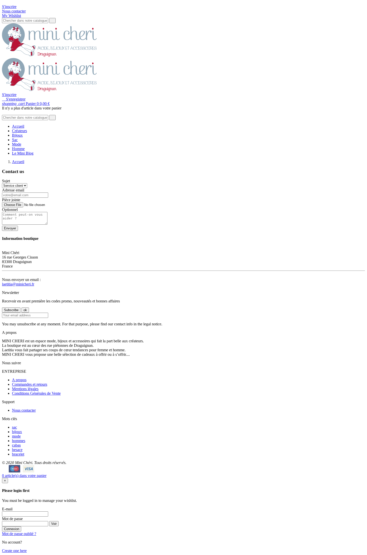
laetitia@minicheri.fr (18, 284)
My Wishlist (11, 15)
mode (16, 436)
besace (17, 450)
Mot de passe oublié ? (19, 534)
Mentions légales (25, 389)
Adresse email (13, 190)
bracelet (18, 454)
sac (14, 427)
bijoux (17, 432)
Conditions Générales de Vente (36, 393)
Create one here (14, 551)
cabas (16, 445)
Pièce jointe (11, 200)
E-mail (7, 509)
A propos (19, 380)
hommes (18, 441)
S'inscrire (9, 6)
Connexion (11, 529)
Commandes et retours (29, 384)
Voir (54, 524)
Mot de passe (12, 519)
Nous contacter (14, 11)
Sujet (6, 181)
